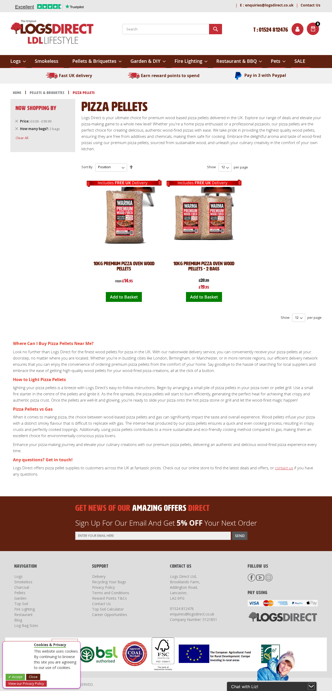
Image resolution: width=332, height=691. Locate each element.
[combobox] (172, 29)
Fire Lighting (24, 609)
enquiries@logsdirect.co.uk (267, 5)
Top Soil (21, 603)
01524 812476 (182, 608)
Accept (16, 676)
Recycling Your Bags (109, 581)
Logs (18, 576)
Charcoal (21, 587)
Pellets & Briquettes (48, 93)
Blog (18, 620)
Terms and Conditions (110, 592)
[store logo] (51, 33)
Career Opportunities (109, 614)
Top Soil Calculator (108, 609)
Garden (20, 598)
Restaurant (23, 614)
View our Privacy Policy (26, 683)
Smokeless (23, 581)
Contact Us (310, 5)
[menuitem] (18, 61)
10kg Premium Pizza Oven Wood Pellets (124, 266)
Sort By (87, 167)
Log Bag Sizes (26, 625)
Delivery (99, 576)
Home (18, 93)
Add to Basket (124, 297)
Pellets (19, 592)
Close (33, 676)
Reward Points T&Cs (109, 598)
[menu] (166, 61)
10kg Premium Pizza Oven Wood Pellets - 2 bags (203, 266)
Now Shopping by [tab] (36, 108)
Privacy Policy (103, 587)
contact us (284, 467)
